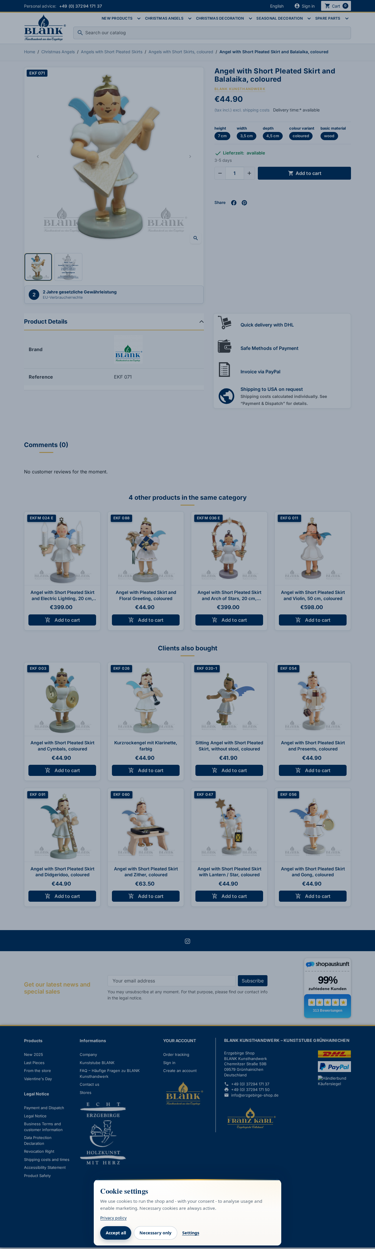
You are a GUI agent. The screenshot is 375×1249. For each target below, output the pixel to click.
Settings (190, 1233)
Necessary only (155, 1233)
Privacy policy (113, 1218)
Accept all (116, 1233)
